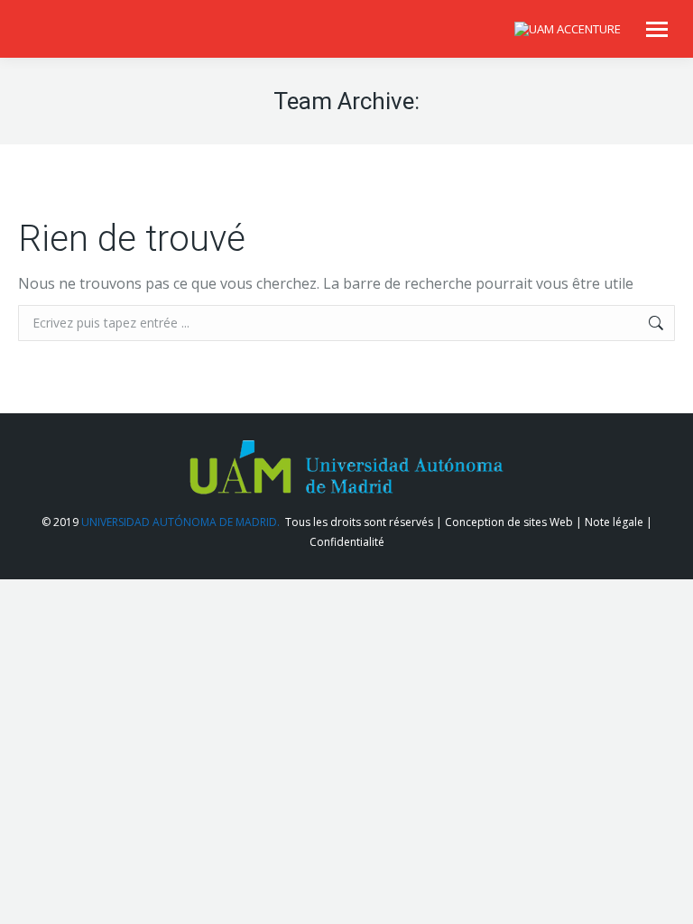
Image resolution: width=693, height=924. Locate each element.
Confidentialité (347, 542)
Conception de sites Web (509, 522)
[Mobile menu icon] (657, 29)
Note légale (614, 522)
